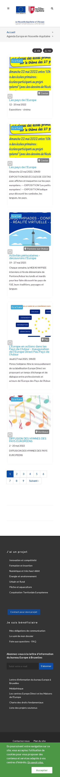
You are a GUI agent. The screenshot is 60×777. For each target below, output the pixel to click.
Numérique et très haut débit (24, 570)
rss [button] (49, 50)
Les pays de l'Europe (22, 100)
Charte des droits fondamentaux (26, 702)
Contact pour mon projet (23, 612)
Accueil (11, 32)
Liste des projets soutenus (23, 707)
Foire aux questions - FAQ (22, 641)
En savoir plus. (36, 762)
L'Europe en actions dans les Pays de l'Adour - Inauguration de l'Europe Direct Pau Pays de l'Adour (29, 350)
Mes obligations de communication (27, 630)
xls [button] (38, 50)
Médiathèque (16, 688)
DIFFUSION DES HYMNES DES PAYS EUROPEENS (27, 440)
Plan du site (40, 740)
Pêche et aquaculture (20, 587)
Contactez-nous (21, 740)
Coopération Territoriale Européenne (28, 592)
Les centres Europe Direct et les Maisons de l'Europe (30, 695)
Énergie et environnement (23, 576)
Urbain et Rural (17, 581)
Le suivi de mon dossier (21, 636)
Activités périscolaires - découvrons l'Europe (24, 257)
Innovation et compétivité (22, 560)
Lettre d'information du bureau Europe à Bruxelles (30, 681)
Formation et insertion (20, 565)
